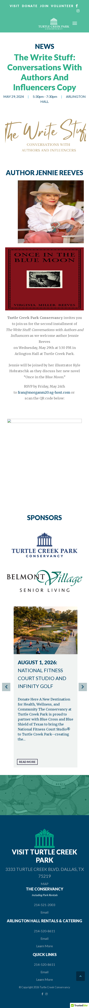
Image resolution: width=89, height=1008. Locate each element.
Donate (30, 6)
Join (44, 6)
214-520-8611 (44, 931)
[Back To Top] (80, 976)
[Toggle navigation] (74, 23)
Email (44, 912)
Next (83, 687)
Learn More (44, 946)
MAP (44, 884)
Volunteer (62, 6)
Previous (6, 687)
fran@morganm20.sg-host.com (44, 392)
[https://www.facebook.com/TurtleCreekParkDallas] (42, 994)
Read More (27, 762)
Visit (15, 6)
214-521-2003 (44, 905)
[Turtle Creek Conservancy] (53, 24)
